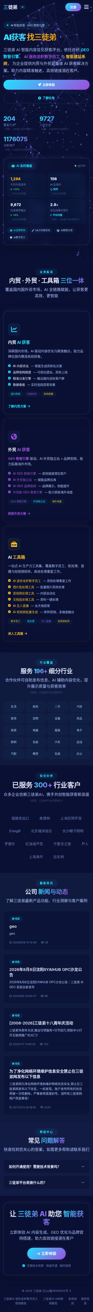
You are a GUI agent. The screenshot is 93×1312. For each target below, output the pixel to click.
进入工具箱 (15, 633)
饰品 (79, 718)
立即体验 (49, 84)
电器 (35, 730)
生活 (13, 706)
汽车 (57, 742)
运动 (79, 742)
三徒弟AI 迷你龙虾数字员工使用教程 (20, 1301)
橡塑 (35, 753)
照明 (13, 742)
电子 (79, 730)
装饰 (13, 718)
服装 (57, 730)
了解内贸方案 (17, 406)
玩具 (57, 753)
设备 (57, 718)
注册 (73, 7)
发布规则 (72, 1301)
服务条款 (85, 1301)
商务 (35, 706)
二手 (57, 706)
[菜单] (86, 7)
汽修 (79, 706)
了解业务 (49, 98)
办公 (79, 753)
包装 (35, 742)
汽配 (13, 753)
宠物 (35, 718)
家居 (13, 730)
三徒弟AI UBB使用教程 (53, 1301)
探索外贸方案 (17, 513)
